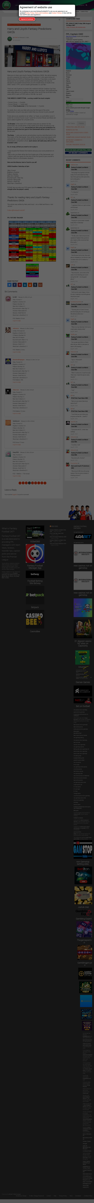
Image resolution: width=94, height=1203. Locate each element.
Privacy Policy (29, 13)
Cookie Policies (57, 13)
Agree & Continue (27, 19)
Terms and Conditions (42, 13)
